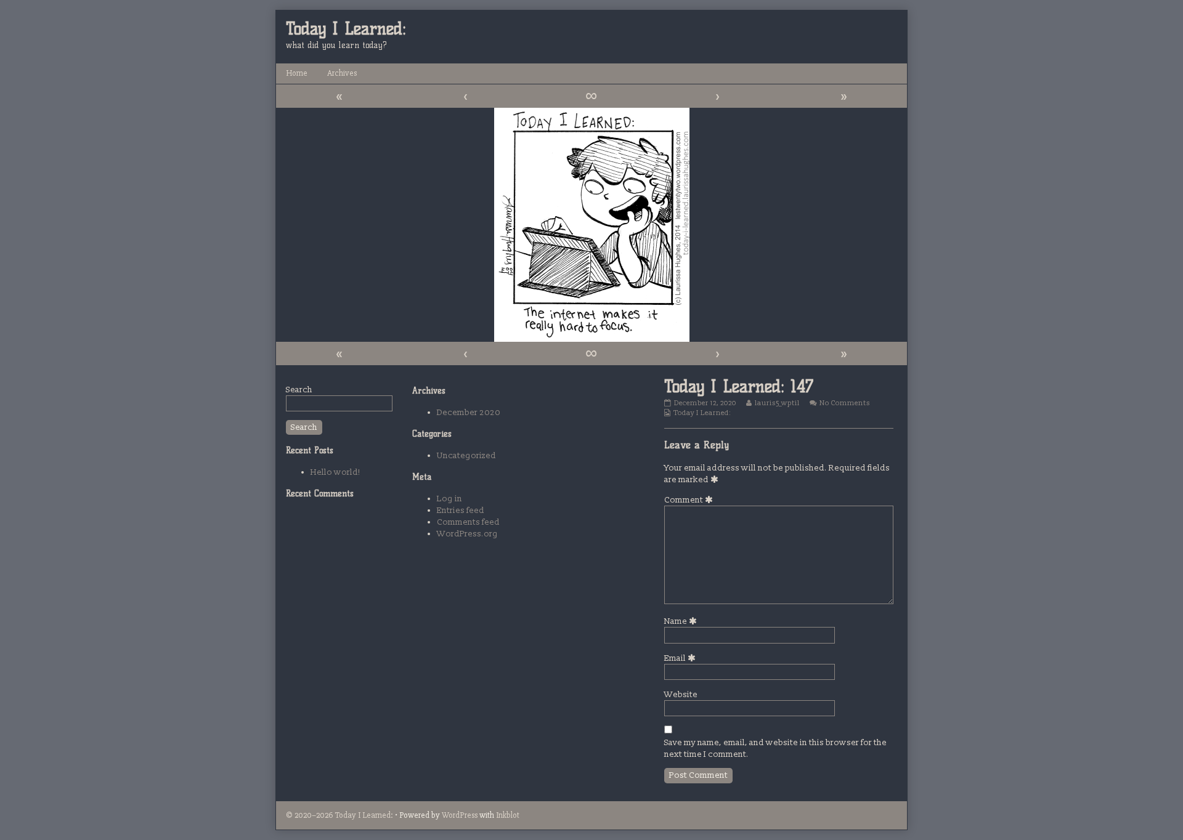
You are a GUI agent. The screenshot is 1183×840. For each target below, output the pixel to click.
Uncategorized (466, 455)
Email (681, 658)
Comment (690, 500)
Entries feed (460, 510)
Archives (342, 73)
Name (682, 621)
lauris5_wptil (777, 403)
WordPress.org (467, 533)
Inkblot (507, 815)
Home (296, 73)
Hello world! (335, 472)
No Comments (844, 403)
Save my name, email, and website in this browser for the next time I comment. (775, 748)
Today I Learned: (702, 413)
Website (680, 694)
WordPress (460, 815)
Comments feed (468, 522)
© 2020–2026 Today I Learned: (339, 815)
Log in (449, 498)
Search (299, 389)
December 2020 (468, 412)
